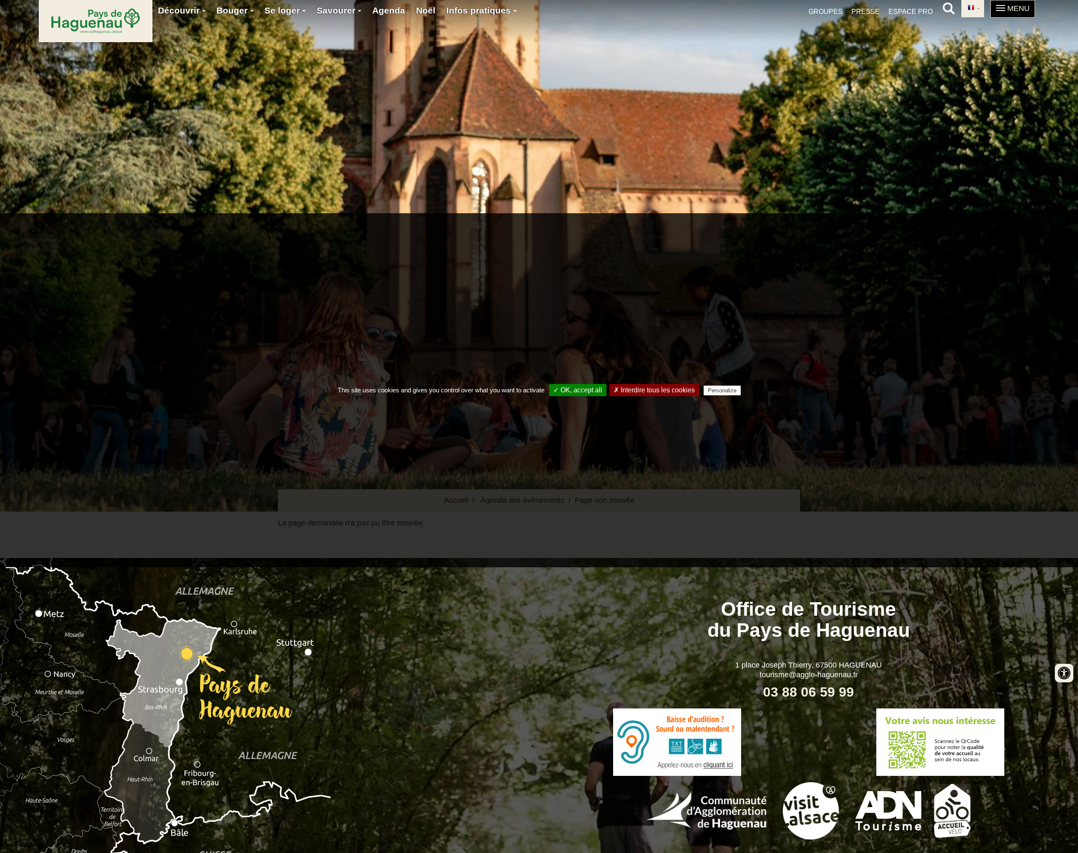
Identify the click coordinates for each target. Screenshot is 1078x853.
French (972, 8)
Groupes (825, 11)
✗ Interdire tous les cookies (654, 390)
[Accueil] (95, 21)
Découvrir (180, 10)
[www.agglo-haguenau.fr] (706, 810)
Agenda (388, 10)
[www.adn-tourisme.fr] (888, 810)
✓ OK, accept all (577, 390)
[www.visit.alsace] (810, 810)
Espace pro (911, 11)
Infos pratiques (479, 10)
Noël (425, 10)
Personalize (722, 390)
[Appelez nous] (676, 742)
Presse (865, 11)
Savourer (337, 10)
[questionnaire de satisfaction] (940, 742)
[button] (1012, 9)
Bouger (233, 10)
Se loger (283, 10)
